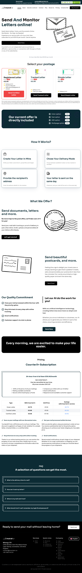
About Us (51, 8)
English (75, 539)
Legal (59, 541)
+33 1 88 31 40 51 (8, 552)
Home (19, 8)
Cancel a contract (32, 8)
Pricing (57, 8)
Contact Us (48, 544)
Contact (41, 8)
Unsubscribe (64, 8)
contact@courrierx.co (41, 1)
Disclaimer (61, 542)
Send (23, 8)
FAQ (46, 8)
